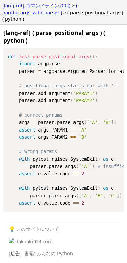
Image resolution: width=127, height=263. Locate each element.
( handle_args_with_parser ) (39, 9)
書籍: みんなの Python (48, 253)
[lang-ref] (13, 5)
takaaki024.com (33, 241)
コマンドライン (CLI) (48, 5)
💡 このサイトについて (34, 229)
